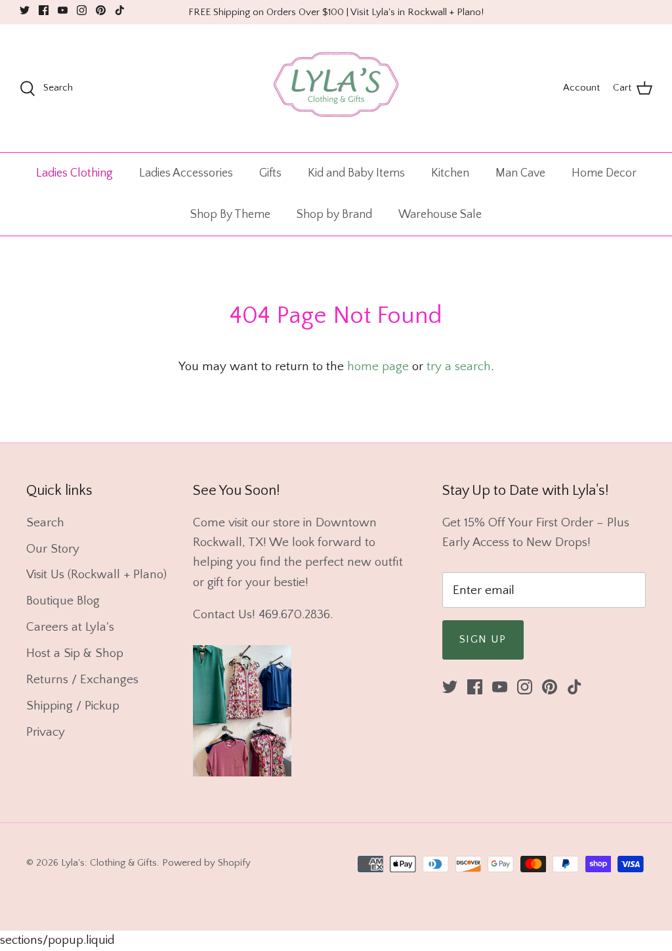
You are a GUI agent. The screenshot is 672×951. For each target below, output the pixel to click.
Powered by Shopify (206, 862)
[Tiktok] (120, 10)
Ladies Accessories (186, 173)
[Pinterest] (101, 10)
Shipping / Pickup (72, 706)
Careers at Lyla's (70, 627)
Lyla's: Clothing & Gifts (109, 862)
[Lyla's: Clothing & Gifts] (336, 88)
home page (378, 366)
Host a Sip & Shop (74, 653)
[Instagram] (82, 10)
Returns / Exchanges (82, 680)
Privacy (45, 732)
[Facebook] (44, 10)
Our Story (52, 549)
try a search (459, 366)
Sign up (483, 639)
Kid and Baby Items (356, 173)
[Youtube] (63, 10)
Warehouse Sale (440, 214)
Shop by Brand (334, 214)
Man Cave (520, 173)
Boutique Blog (63, 601)
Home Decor (604, 173)
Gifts (270, 173)
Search (45, 523)
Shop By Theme (230, 214)
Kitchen (450, 173)
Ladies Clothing (74, 173)
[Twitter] (25, 10)
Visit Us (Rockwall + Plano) (96, 574)
